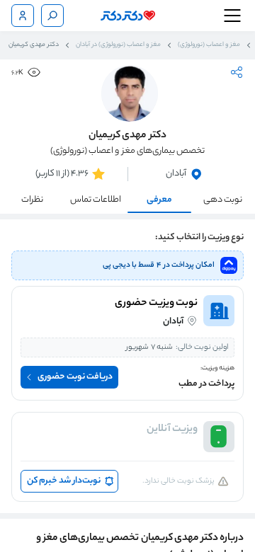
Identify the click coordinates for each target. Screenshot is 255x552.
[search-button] (52, 15)
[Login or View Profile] (22, 15)
